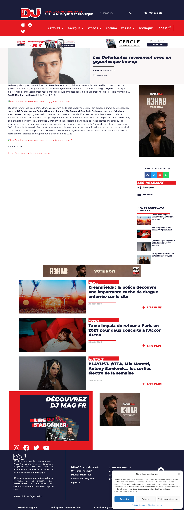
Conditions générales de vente (111, 507)
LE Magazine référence (69, 13)
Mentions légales (27, 507)
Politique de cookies (139, 505)
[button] (178, 474)
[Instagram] (23, 25)
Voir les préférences (168, 499)
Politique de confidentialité (66, 507)
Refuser (146, 499)
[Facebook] (30, 25)
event (43, 347)
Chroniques (45, 371)
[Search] (130, 13)
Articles (54, 28)
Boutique (145, 28)
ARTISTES (65, 340)
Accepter (124, 499)
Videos (93, 28)
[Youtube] (46, 448)
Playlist (52, 385)
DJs (70, 371)
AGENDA (111, 28)
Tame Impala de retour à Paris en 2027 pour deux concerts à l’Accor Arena (124, 330)
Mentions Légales (155, 505)
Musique (74, 28)
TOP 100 (126, 28)
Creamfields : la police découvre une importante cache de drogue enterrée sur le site (123, 292)
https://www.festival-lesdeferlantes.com (29, 153)
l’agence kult (37, 496)
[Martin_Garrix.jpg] (39, 101)
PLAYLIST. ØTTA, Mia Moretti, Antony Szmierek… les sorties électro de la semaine (119, 368)
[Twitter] (23, 31)
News (66, 308)
